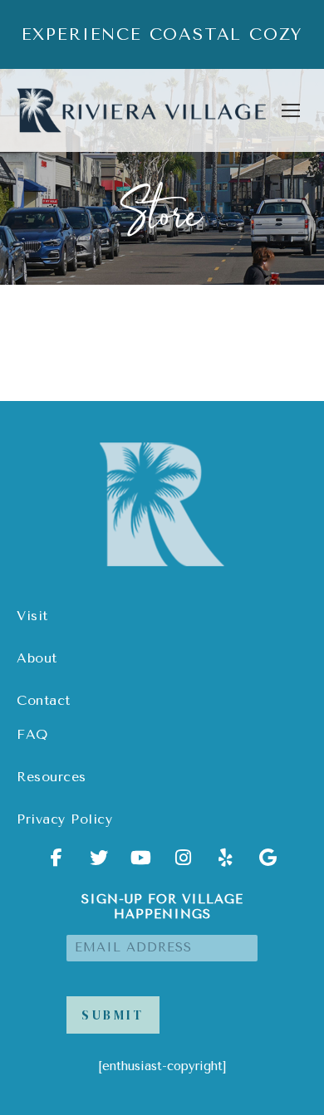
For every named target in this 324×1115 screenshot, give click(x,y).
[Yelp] (226, 863)
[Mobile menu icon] (290, 110)
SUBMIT (113, 1015)
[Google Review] (268, 863)
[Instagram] (184, 863)
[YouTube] (141, 863)
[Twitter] (99, 863)
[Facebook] (56, 863)
